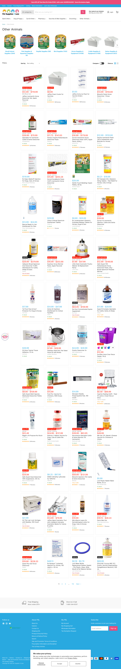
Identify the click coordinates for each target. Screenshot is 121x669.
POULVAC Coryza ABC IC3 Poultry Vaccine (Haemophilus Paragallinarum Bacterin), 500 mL (107, 566)
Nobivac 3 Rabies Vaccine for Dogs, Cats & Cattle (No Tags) (57, 437)
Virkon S (49, 224)
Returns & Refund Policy (39, 636)
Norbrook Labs (76, 441)
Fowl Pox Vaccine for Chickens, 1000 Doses (54, 395)
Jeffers (24, 102)
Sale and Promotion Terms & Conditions (44, 641)
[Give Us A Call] (79, 603)
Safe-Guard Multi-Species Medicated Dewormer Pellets (32, 395)
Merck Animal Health (103, 273)
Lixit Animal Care (101, 484)
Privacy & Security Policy (39, 633)
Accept (59, 664)
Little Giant (75, 269)
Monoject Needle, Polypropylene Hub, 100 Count (80, 395)
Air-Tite (24, 524)
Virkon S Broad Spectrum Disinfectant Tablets (55, 221)
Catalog (28, 5)
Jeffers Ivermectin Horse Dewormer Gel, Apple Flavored (30, 98)
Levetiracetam (76, 226)
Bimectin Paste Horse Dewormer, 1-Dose (104, 95)
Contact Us (35, 628)
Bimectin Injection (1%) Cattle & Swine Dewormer (82, 478)
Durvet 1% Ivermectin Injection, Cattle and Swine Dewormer (106, 222)
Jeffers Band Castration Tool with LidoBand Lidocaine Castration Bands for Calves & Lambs (57, 523)
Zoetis (24, 271)
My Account (65, 623)
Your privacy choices (38, 646)
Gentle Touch (76, 186)
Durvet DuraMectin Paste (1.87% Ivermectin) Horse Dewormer (55, 181)
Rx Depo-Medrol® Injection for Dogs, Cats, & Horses (31, 180)
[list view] (117, 63)
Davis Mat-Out (102, 520)
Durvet (49, 184)
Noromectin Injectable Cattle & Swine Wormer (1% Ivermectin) (82, 437)
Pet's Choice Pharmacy (28, 182)
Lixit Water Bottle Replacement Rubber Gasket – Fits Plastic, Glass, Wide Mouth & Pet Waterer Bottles (81, 566)
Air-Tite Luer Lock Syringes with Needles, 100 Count (31, 521)
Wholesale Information (68, 628)
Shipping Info (36, 631)
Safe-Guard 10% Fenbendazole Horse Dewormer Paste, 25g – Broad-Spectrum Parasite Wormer (105, 267)
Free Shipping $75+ (18, 5)
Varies (99, 184)
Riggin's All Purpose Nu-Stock (32, 435)
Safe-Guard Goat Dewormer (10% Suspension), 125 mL (31, 478)
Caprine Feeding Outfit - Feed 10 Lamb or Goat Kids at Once (107, 396)
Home (3, 5)
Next (78, 584)
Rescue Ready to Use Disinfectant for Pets (29, 225)
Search (34, 639)
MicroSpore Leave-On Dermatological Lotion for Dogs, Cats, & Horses (81, 522)
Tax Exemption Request (68, 631)
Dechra (99, 143)
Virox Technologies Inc (28, 228)
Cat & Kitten (30, 19)
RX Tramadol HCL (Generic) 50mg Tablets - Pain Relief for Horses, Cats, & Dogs (107, 181)
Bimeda (99, 98)
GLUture (24, 354)
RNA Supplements (77, 352)
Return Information (37, 5)
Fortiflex (99, 358)
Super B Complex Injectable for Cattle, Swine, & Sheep (106, 310)
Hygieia (49, 397)
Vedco (99, 312)
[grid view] (115, 63)
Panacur (49, 141)
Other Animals (85, 19)
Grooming (72, 19)
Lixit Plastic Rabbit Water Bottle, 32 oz (105, 481)
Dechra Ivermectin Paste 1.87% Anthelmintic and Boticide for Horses (105, 139)
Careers (34, 626)
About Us (35, 623)
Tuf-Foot (24, 312)
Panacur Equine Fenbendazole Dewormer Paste (57, 138)
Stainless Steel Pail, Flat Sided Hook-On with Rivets (57, 351)
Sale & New (6, 19)
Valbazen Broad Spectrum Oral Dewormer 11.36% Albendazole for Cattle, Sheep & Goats (31, 266)
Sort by (23, 63)
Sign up (113, 628)
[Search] (83, 12)
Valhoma (49, 480)
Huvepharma (25, 141)
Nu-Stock (25, 437)
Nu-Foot (74, 313)
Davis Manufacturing (103, 522)
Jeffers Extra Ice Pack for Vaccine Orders (80, 95)
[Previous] (4, 45)
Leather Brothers (52, 354)
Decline (77, 664)
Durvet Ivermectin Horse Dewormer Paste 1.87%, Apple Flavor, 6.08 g (82, 139)
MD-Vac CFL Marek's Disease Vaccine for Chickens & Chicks (107, 437)
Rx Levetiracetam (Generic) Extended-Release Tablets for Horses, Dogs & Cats (82, 222)
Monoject (74, 399)
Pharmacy (41, 19)
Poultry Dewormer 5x (79, 350)
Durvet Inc (75, 143)
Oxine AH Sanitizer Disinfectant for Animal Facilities (55, 311)
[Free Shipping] (41, 603)
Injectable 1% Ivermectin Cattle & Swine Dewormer (31, 138)
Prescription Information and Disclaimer (44, 644)
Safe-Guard (25, 397)
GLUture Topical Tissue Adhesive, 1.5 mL (30, 351)
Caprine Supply (101, 399)
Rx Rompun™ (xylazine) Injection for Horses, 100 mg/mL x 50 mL (55, 565)
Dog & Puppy (18, 19)
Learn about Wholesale (50, 5)
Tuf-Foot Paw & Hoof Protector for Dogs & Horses (32, 310)
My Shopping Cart (67, 626)
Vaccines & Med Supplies (57, 19)
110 (73, 584)
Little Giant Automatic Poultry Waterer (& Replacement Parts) (82, 266)
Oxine (48, 314)
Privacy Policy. (72, 658)
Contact (9, 5)
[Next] (117, 45)
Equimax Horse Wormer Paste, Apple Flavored (55, 265)
